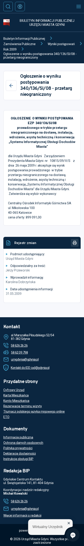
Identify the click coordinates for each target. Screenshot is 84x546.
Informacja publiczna (18, 437)
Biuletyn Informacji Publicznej (24, 38)
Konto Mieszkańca (16, 401)
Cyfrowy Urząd (13, 390)
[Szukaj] (8, 6)
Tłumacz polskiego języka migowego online (34, 411)
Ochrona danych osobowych (23, 443)
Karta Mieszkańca (16, 395)
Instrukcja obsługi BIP (18, 459)
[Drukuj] (74, 243)
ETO (6, 417)
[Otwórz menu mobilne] (78, 6)
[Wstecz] (11, 85)
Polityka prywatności (17, 448)
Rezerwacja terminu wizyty (22, 406)
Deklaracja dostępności (19, 453)
